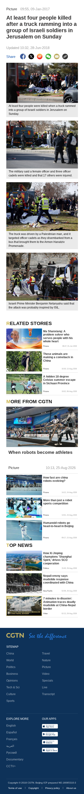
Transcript (48, 694)
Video (45, 673)
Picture (46, 667)
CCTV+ (11, 766)
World (10, 660)
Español (11, 732)
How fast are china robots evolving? (55, 479)
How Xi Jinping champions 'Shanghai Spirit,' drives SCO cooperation (57, 558)
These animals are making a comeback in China (58, 357)
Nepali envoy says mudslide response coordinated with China (58, 579)
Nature (46, 660)
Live (44, 687)
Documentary (14, 759)
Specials (47, 680)
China (10, 653)
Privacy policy (52, 788)
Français (11, 739)
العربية (10, 746)
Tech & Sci (13, 687)
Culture (11, 694)
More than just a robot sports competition (57, 502)
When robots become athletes (40, 452)
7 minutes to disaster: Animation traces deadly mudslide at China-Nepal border (59, 603)
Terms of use (15, 788)
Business (12, 673)
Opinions (12, 680)
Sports (10, 701)
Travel (46, 653)
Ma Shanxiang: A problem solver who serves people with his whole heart (58, 336)
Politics (10, 667)
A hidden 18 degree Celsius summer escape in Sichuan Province (59, 380)
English (11, 725)
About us (71, 788)
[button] (8, 613)
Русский (11, 752)
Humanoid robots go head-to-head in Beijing (58, 524)
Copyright (33, 788)
